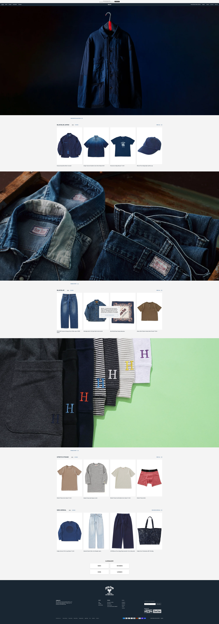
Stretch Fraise (109, 605)
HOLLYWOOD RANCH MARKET (112, 606)
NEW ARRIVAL (100, 605)
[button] (195, 4)
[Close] (118, 307)
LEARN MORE (117, 1)
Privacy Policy (70, 618)
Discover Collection (76, 118)
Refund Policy (76, 618)
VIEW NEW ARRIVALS (156, 510)
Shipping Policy (81, 618)
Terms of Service (65, 618)
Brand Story (74, 283)
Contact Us (93, 618)
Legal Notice (86, 618)
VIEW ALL (158, 124)
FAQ (90, 618)
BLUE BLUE (109, 603)
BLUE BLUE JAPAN (110, 602)
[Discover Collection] (109, 60)
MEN (73, 124)
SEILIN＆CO (59, 618)
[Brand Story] (109, 226)
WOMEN (76, 124)
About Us (97, 618)
